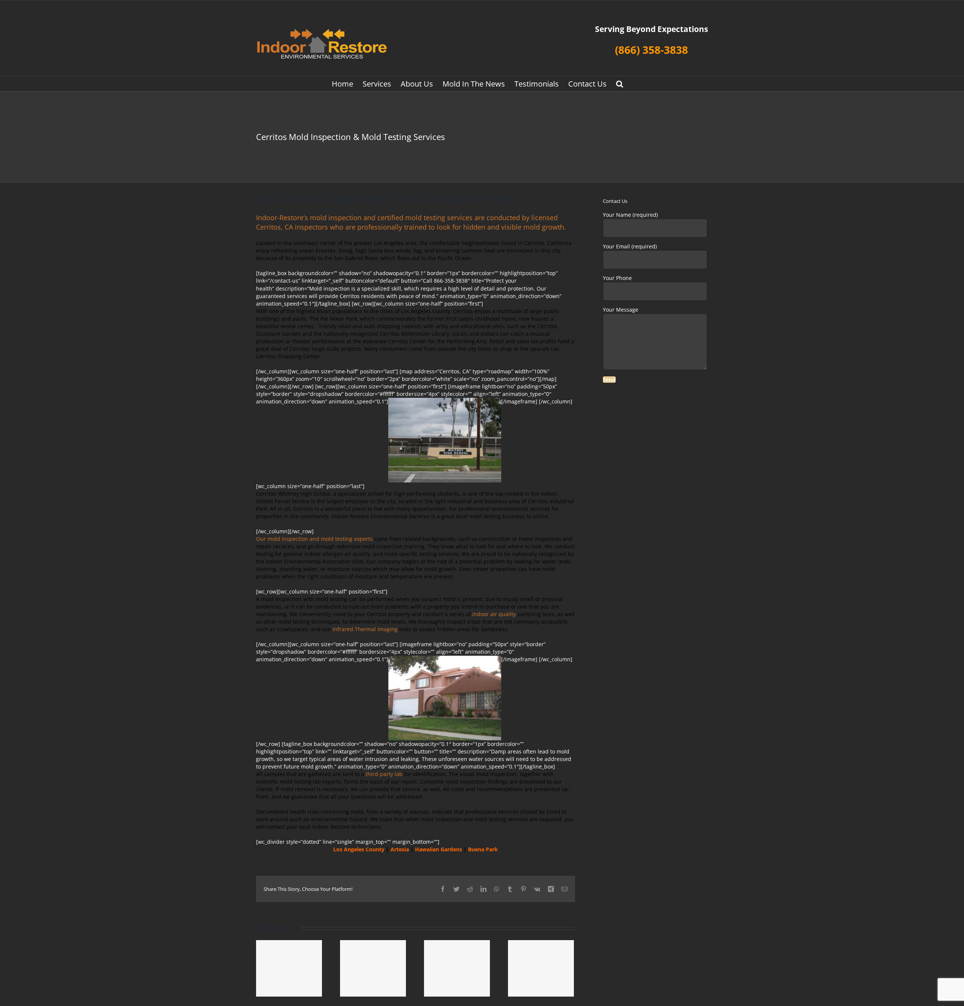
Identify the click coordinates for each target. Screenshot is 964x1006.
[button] (619, 83)
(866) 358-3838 (651, 50)
